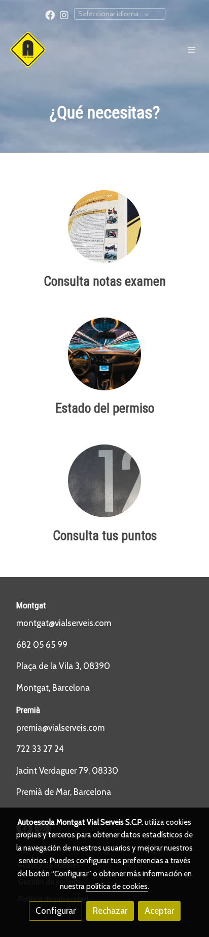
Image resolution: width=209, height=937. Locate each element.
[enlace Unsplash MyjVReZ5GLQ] (104, 353)
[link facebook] (50, 14)
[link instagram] (64, 14)
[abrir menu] (192, 49)
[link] (28, 49)
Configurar (56, 911)
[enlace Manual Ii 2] (104, 225)
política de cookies (117, 886)
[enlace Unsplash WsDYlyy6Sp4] (104, 480)
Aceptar (159, 911)
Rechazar (110, 911)
